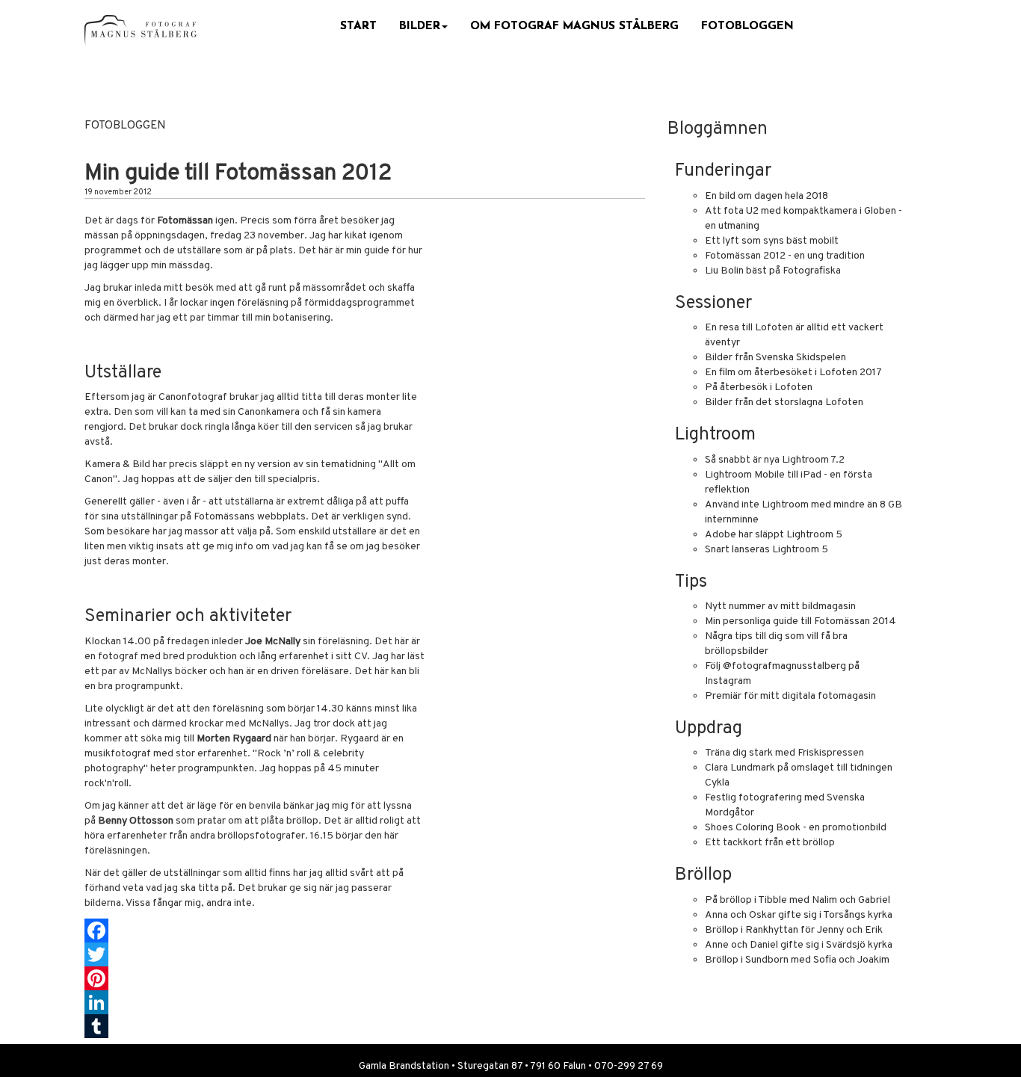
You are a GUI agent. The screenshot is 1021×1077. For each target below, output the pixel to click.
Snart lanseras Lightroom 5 (766, 549)
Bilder (419, 26)
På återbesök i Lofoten (758, 387)
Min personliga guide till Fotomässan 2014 (800, 621)
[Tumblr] (364, 1026)
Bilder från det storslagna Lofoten (784, 402)
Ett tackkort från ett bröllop (770, 842)
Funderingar (723, 171)
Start (358, 26)
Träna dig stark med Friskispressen (784, 753)
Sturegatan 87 (489, 1066)
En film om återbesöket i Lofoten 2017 (793, 372)
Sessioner (713, 303)
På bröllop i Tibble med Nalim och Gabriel (797, 900)
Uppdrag (708, 729)
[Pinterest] (364, 978)
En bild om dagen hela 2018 (766, 196)
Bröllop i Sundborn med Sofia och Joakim (797, 960)
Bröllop (703, 875)
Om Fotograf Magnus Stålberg (574, 26)
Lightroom (715, 435)
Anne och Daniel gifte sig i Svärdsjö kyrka (798, 945)
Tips (691, 582)
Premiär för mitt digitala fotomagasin (790, 696)
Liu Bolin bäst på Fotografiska (773, 271)
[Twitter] (364, 954)
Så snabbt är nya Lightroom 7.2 (775, 460)
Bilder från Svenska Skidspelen (775, 357)
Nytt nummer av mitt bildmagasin (780, 606)
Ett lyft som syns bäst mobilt (772, 241)
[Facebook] (364, 930)
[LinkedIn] (364, 1002)
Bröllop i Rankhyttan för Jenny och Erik (794, 930)
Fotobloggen (747, 26)
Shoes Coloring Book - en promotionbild (795, 827)
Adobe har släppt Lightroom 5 (773, 534)
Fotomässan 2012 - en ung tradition (785, 256)
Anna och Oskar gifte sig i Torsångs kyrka (798, 915)
